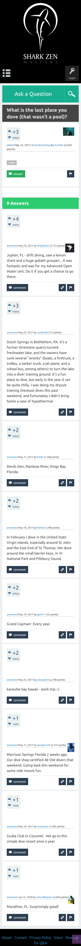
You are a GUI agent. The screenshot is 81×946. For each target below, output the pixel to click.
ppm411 (41, 614)
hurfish (58, 145)
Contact (20, 937)
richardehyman (44, 897)
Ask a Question (33, 94)
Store (58, 937)
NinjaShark (43, 245)
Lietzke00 (42, 332)
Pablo (40, 457)
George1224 (43, 745)
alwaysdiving (44, 679)
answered (12, 245)
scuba (12, 162)
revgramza (43, 826)
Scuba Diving (42, 145)
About (7, 937)
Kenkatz (41, 527)
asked (10, 145)
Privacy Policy (40, 937)
